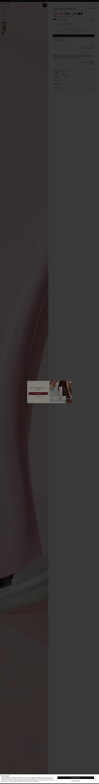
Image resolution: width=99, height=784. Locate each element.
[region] (49, 778)
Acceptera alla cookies (75, 777)
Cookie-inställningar (76, 780)
